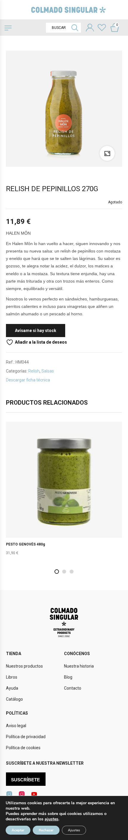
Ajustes (74, 830)
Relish (34, 371)
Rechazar (46, 830)
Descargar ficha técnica (28, 380)
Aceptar (18, 830)
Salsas (47, 371)
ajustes (51, 819)
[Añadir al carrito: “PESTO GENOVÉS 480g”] (64, 492)
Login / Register (90, 28)
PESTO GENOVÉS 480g (25, 544)
